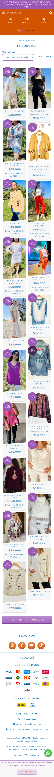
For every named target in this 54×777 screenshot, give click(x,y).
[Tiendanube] (27, 756)
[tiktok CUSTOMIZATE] (41, 645)
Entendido (27, 772)
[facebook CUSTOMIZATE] (22, 645)
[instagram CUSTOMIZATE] (12, 645)
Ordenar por (8, 52)
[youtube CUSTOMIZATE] (31, 645)
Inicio (21, 40)
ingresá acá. (14, 749)
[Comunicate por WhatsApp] (48, 753)
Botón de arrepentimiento (34, 749)
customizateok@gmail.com (28, 724)
